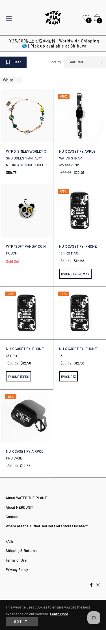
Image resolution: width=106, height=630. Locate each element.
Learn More (59, 614)
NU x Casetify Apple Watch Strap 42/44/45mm (77, 158)
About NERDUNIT (19, 507)
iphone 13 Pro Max (75, 274)
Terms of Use (16, 560)
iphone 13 (68, 377)
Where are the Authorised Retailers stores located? (47, 526)
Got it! (21, 621)
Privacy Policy (17, 569)
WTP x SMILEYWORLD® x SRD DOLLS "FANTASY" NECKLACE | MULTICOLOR (26, 158)
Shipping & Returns (21, 550)
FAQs (10, 541)
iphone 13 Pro (18, 377)
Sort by (55, 62)
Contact (12, 516)
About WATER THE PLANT (26, 497)
